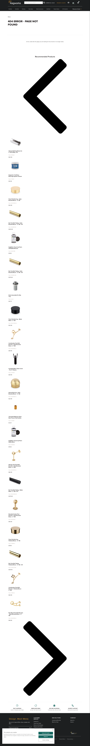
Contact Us (36, 721)
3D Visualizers (65, 9)
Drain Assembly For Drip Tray (15, 295)
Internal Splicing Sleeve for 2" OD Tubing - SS (15, 151)
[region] (28, 736)
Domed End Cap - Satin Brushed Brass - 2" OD (14, 393)
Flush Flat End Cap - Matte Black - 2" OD (15, 319)
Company (73, 717)
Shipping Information (38, 727)
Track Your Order (37, 723)
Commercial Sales (50, 2)
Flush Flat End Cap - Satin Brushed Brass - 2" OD (15, 199)
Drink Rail (17, 9)
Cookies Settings (45, 740)
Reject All (46, 736)
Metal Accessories (39, 9)
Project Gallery (56, 9)
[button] (45, 96)
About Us (72, 720)
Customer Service (37, 718)
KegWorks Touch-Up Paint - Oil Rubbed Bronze (15, 247)
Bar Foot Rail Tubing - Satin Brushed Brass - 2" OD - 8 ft (16, 271)
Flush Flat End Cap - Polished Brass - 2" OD (14, 540)
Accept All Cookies (46, 733)
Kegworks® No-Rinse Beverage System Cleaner (15, 175)
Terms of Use (70, 739)
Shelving (23, 9)
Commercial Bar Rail (56, 720)
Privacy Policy (62, 739)
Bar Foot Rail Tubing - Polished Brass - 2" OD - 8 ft (16, 564)
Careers (72, 722)
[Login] (69, 3)
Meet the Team (55, 722)
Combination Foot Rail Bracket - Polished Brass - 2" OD (15, 589)
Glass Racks (31, 9)
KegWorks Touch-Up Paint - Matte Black (15, 441)
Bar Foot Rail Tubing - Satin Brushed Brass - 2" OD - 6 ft (16, 223)
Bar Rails (10, 9)
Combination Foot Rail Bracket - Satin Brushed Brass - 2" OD (15, 345)
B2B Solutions (56, 717)
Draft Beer (48, 9)
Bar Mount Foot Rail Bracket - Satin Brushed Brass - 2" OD (16, 614)
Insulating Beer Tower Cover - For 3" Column (16, 369)
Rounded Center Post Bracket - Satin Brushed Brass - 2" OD (15, 515)
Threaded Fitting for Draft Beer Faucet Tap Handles (15, 417)
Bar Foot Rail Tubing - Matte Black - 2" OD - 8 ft (16, 490)
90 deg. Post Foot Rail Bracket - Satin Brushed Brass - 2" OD (15, 466)
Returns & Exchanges (38, 725)
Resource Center (76, 9)
